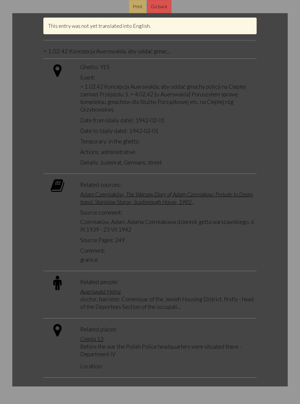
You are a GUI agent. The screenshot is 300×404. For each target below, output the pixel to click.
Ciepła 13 (91, 338)
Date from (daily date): (107, 120)
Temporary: (93, 141)
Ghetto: (89, 67)
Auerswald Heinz (100, 291)
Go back (159, 6)
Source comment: (101, 212)
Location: (91, 366)
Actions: (90, 151)
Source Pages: (97, 240)
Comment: (92, 250)
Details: (89, 162)
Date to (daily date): (104, 130)
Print (137, 6)
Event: (88, 77)
